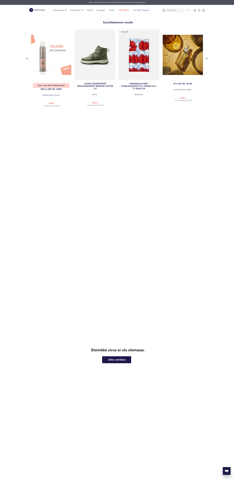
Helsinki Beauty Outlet (51, 92)
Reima (95, 89)
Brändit (90, 10)
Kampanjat (101, 10)
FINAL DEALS (123, 10)
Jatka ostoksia (117, 359)
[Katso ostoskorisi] (203, 10)
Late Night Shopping (141, 10)
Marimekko (139, 89)
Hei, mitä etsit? (171, 10)
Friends (112, 10)
